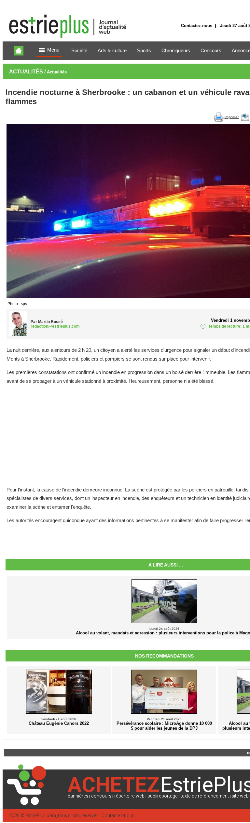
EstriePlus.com (40, 815)
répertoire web (129, 796)
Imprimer (232, 117)
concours (101, 796)
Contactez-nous (196, 25)
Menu (53, 50)
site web (240, 796)
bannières (78, 796)
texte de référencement (205, 796)
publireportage (162, 796)
